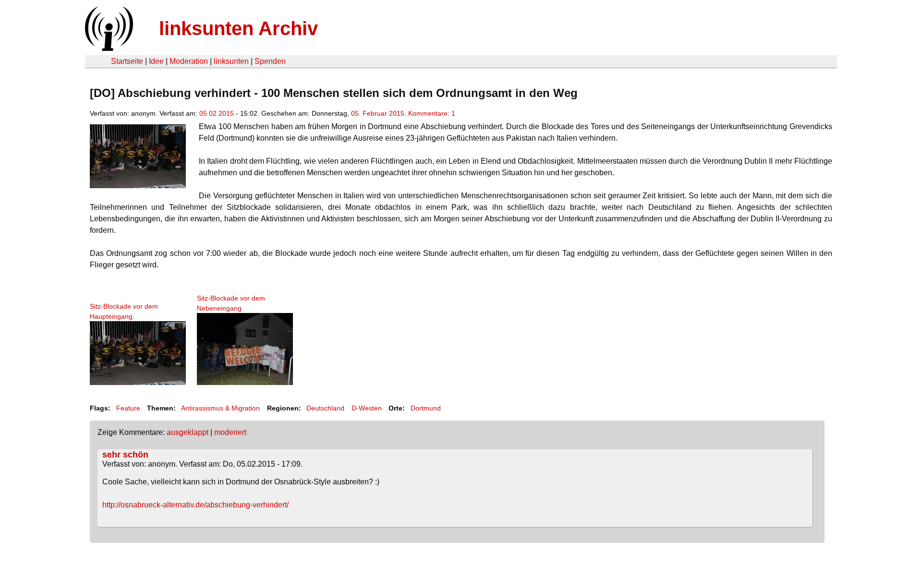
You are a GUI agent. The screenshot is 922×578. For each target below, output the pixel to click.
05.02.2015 (216, 113)
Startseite (127, 61)
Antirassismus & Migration (220, 408)
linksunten (231, 61)
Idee (156, 61)
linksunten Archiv (238, 28)
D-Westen (367, 408)
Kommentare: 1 (431, 113)
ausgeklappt (187, 432)
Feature (128, 408)
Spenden (270, 61)
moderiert (230, 432)
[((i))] (108, 48)
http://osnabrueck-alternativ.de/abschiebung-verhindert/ (195, 505)
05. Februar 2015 (377, 113)
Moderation (189, 61)
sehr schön (125, 454)
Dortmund (426, 408)
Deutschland (325, 408)
